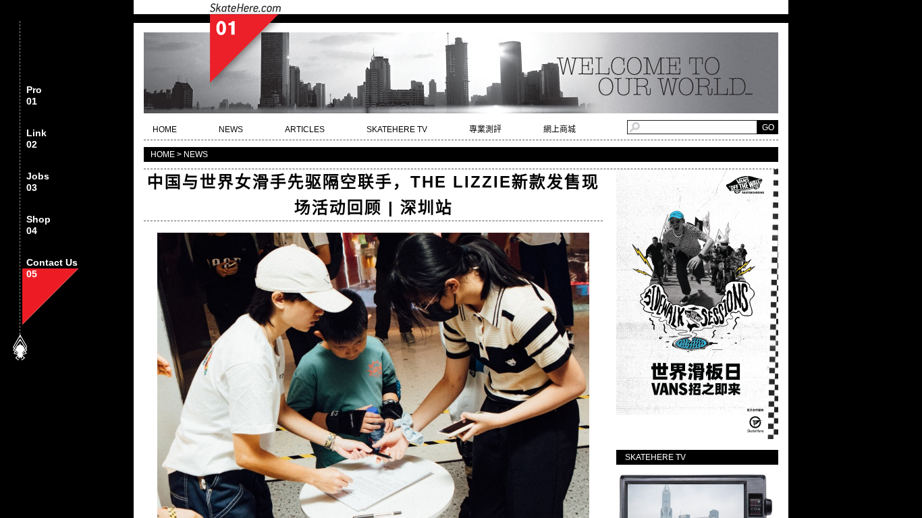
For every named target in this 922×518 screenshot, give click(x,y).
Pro (34, 96)
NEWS (231, 129)
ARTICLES (305, 129)
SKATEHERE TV (397, 129)
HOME (165, 129)
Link (36, 139)
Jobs (37, 182)
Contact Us (52, 268)
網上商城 (559, 129)
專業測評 (485, 129)
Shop (38, 225)
